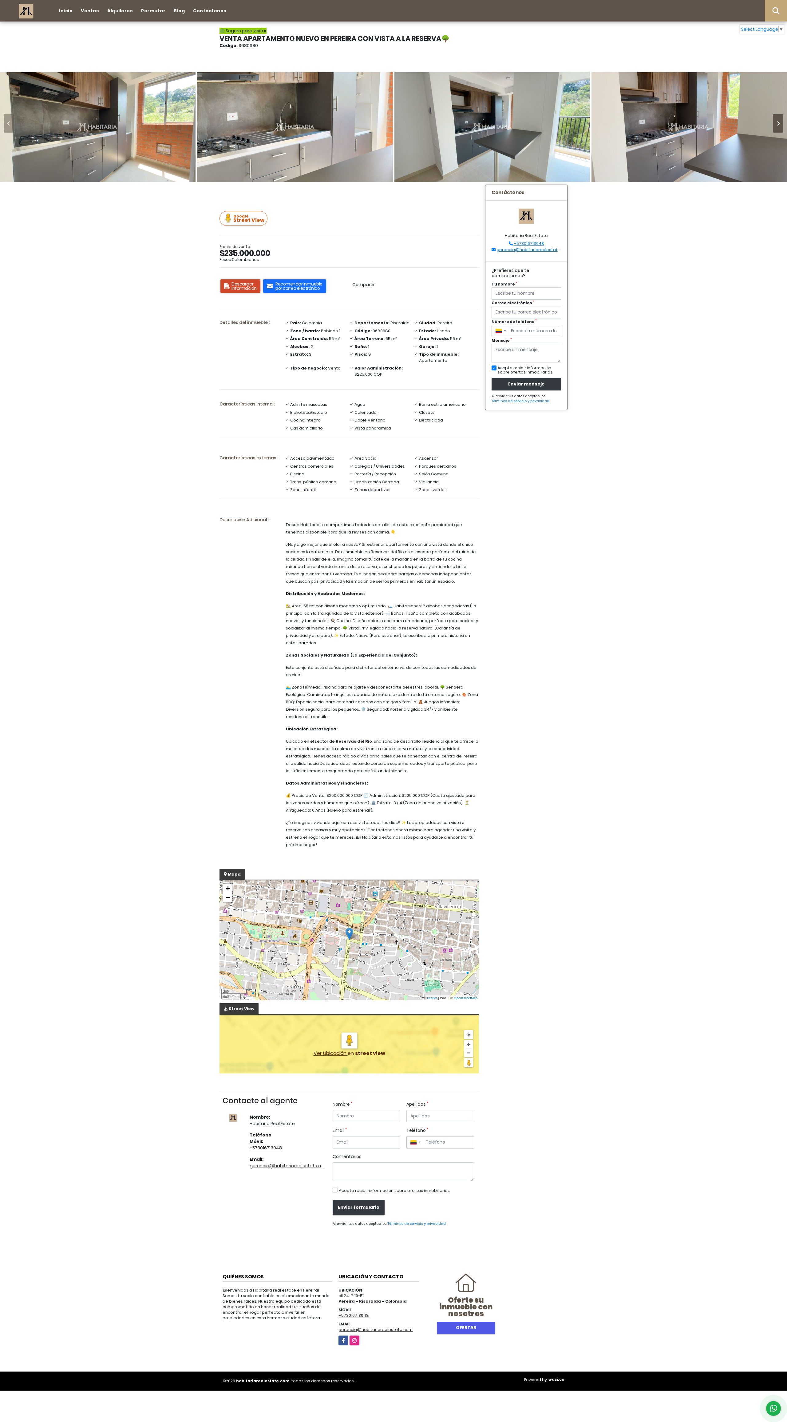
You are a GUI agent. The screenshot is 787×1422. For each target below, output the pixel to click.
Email (340, 1130)
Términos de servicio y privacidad (416, 1223)
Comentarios (347, 1156)
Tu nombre (504, 284)
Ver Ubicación (331, 1053)
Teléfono (417, 1130)
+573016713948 (266, 1148)
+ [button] (228, 888)
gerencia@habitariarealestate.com (289, 1166)
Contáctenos (210, 11)
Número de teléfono (514, 321)
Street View (248, 219)
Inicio (66, 11)
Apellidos (417, 1104)
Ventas (90, 11)
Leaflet (432, 997)
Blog (179, 11)
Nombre (342, 1104)
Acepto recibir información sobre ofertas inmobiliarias (394, 1190)
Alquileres (120, 11)
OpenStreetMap (465, 997)
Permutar (153, 11)
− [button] (228, 897)
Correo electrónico (513, 303)
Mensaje (502, 340)
